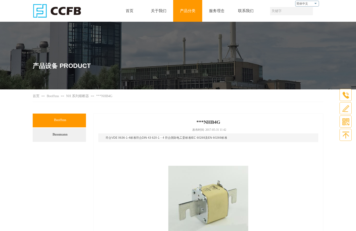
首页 (36, 96)
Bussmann (60, 134)
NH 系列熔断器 (77, 96)
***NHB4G (104, 96)
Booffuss (53, 96)
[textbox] (291, 11)
